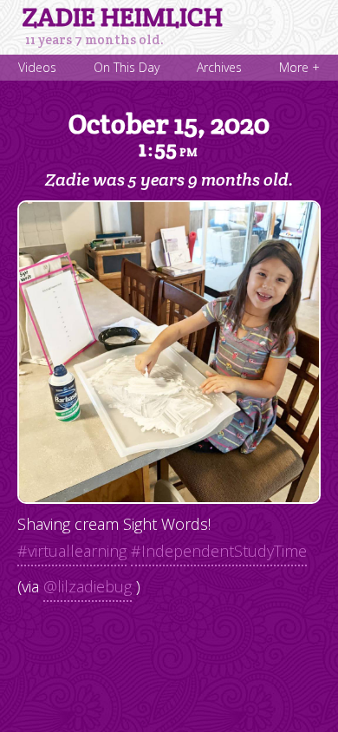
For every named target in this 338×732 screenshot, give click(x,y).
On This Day (126, 67)
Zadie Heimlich (123, 17)
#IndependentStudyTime (219, 550)
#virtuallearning (72, 550)
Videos (37, 67)
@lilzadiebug (87, 586)
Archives (219, 67)
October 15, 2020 (169, 134)
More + (299, 67)
